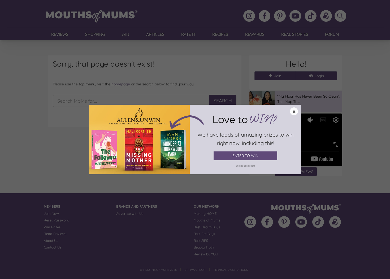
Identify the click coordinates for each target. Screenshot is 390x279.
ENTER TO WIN (245, 155)
